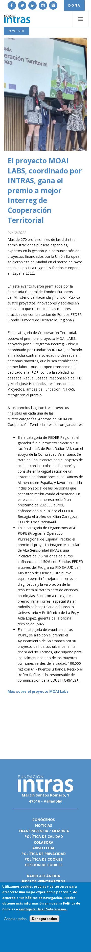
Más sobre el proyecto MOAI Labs (38, 691)
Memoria (60, 831)
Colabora (43, 842)
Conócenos (43, 819)
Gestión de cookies (43, 864)
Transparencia (33, 831)
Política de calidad (44, 836)
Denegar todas (44, 919)
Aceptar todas (15, 919)
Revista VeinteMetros (43, 881)
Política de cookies (44, 859)
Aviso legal (43, 847)
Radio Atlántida (43, 875)
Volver (17, 31)
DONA (74, 5)
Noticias (43, 825)
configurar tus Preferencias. (43, 909)
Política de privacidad (43, 853)
